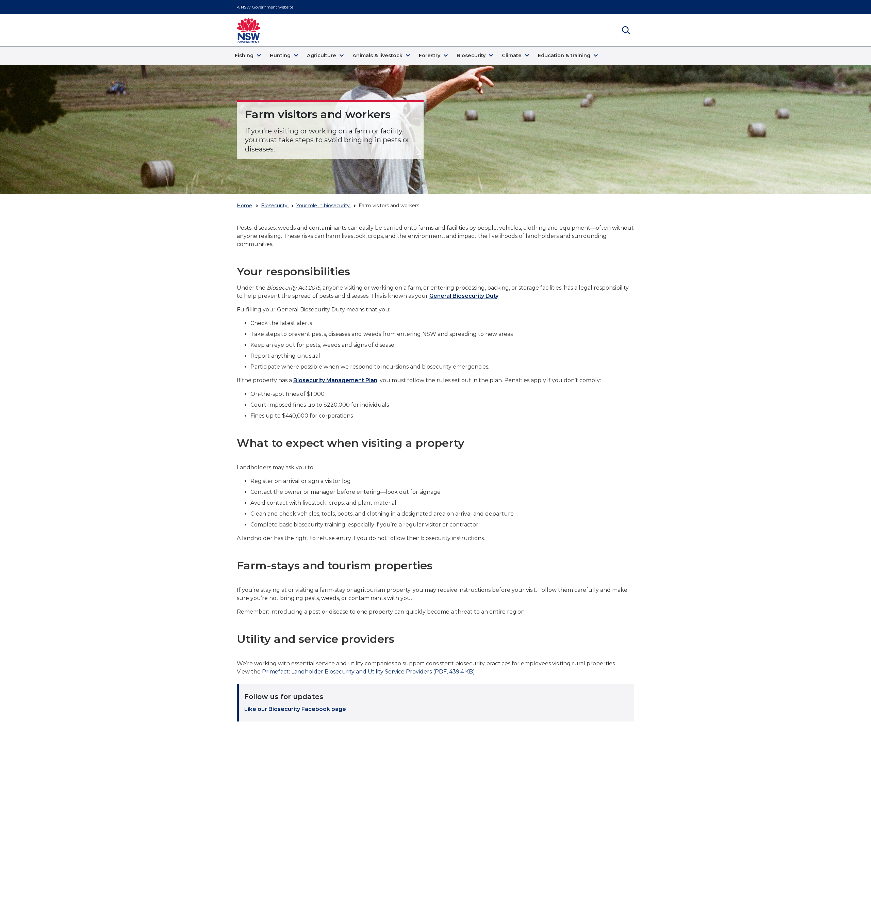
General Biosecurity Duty (463, 296)
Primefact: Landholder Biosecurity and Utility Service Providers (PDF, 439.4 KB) (368, 671)
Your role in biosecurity (323, 205)
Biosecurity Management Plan (335, 380)
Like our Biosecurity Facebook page (295, 709)
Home (244, 205)
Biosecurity (275, 205)
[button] (248, 56)
